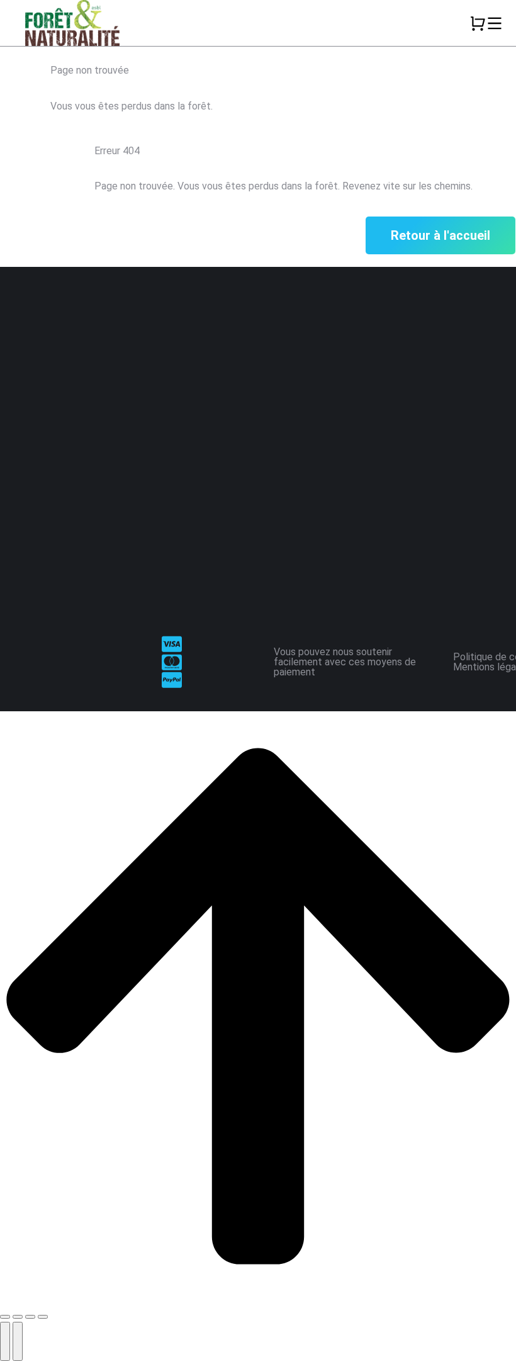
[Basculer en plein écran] (30, 1317)
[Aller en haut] (258, 1298)
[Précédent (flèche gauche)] (5, 1341)
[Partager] (18, 1317)
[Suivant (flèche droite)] (18, 1341)
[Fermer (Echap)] (5, 1317)
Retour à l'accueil (440, 235)
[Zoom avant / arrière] (43, 1317)
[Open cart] (477, 23)
